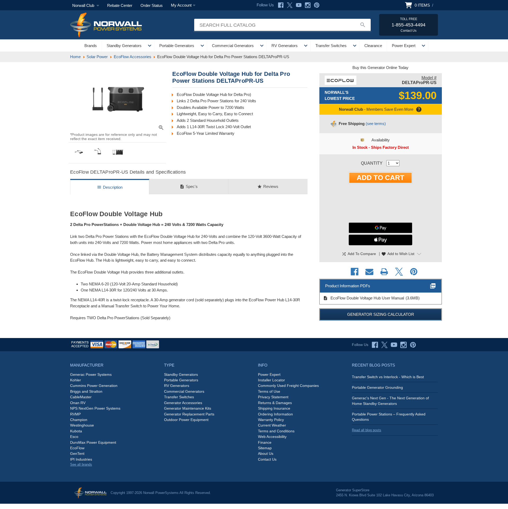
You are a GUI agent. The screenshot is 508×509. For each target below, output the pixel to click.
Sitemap (265, 448)
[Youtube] (299, 5)
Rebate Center (119, 5)
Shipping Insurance (274, 408)
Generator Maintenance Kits (187, 408)
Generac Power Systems (91, 374)
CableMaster (81, 397)
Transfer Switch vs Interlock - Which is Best (388, 377)
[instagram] (403, 345)
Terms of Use (269, 391)
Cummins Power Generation (93, 385)
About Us (265, 453)
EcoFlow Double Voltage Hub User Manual (363, 298)
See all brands (81, 464)
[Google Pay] (380, 228)
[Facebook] (281, 5)
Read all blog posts (366, 430)
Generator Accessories (183, 403)
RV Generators (284, 45)
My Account (181, 5)
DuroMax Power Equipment (93, 442)
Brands (90, 45)
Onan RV (77, 403)
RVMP (75, 414)
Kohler (75, 380)
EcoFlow (77, 448)
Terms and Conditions (276, 431)
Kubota (76, 431)
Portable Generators (176, 45)
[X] (290, 5)
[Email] (369, 272)
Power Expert (403, 45)
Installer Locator (271, 380)
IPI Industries (81, 459)
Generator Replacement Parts (189, 414)
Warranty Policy (271, 420)
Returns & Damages (275, 403)
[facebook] (375, 345)
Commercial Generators (233, 45)
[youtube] (394, 345)
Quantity (372, 163)
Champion (78, 420)
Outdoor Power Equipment (186, 420)
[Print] (384, 272)
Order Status (151, 5)
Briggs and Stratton (86, 391)
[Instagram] (308, 5)
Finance (264, 442)
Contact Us (267, 459)
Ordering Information (275, 414)
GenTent (77, 453)
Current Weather (272, 425)
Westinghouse (82, 425)
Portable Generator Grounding (377, 387)
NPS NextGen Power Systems (95, 408)
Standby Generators (124, 45)
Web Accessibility (272, 436)
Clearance (373, 45)
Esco (74, 436)
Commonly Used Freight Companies (288, 385)
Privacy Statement (273, 397)
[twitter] (384, 345)
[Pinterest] (317, 5)
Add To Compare (359, 254)
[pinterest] (413, 345)
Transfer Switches (331, 45)
